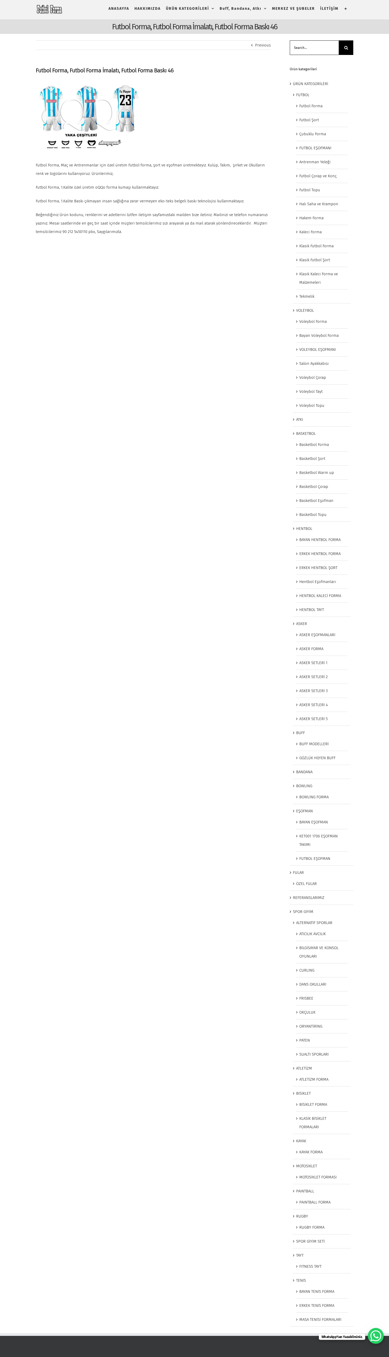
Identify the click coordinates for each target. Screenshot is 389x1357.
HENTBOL (304, 528)
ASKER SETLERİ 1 (313, 662)
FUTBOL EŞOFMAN (314, 858)
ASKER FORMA (311, 648)
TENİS (301, 1280)
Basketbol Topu (313, 514)
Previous (263, 45)
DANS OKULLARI (312, 984)
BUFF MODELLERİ (314, 744)
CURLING (306, 970)
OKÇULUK (307, 1012)
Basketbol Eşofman (316, 500)
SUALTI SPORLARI (314, 1054)
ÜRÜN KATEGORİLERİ (310, 83)
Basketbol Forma (314, 444)
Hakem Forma (311, 218)
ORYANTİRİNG (310, 1026)
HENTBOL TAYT (311, 609)
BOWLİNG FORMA (314, 797)
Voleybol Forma (313, 321)
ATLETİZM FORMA (313, 1079)
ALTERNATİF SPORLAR (314, 922)
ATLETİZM (304, 1068)
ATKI (299, 419)
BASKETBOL (306, 433)
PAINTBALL (305, 1191)
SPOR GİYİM (303, 911)
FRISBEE (306, 998)
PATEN (304, 1040)
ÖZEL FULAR (306, 883)
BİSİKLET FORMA (313, 1104)
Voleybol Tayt (311, 391)
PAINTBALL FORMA (315, 1202)
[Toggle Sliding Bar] (346, 8)
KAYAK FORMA (311, 1152)
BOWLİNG (304, 786)
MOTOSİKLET (306, 1166)
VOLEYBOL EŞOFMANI (317, 349)
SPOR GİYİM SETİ (310, 1241)
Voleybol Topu (311, 405)
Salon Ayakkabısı (314, 363)
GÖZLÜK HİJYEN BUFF (317, 758)
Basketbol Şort (312, 458)
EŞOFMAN (304, 811)
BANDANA (304, 772)
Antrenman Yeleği (315, 162)
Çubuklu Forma (312, 134)
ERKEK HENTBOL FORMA (320, 553)
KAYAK (301, 1141)
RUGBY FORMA (311, 1227)
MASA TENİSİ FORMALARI (320, 1319)
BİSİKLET (303, 1093)
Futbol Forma (311, 106)
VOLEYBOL (305, 310)
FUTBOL (302, 94)
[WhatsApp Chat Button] (376, 1336)
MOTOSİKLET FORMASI (318, 1177)
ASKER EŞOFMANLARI (317, 634)
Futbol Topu (309, 190)
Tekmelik (306, 296)
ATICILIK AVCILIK (312, 933)
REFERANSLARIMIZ (308, 897)
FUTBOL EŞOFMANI (315, 148)
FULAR (298, 872)
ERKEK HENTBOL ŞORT (318, 567)
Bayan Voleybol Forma (319, 335)
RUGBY (302, 1216)
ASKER (301, 623)
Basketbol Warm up (316, 472)
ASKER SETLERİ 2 (313, 676)
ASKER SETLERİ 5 (313, 718)
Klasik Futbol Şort (314, 260)
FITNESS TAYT (310, 1266)
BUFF (300, 732)
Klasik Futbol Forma (316, 246)
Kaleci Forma (310, 232)
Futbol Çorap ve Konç (318, 176)
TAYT (300, 1255)
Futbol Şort (309, 120)
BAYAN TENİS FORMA (316, 1291)
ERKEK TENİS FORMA (316, 1305)
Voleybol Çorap (312, 377)
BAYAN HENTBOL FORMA (320, 539)
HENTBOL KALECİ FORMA (320, 595)
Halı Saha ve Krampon (318, 204)
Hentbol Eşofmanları (317, 581)
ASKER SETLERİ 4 (313, 704)
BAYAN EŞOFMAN (313, 822)
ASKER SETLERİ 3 (313, 690)
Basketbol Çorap (313, 486)
